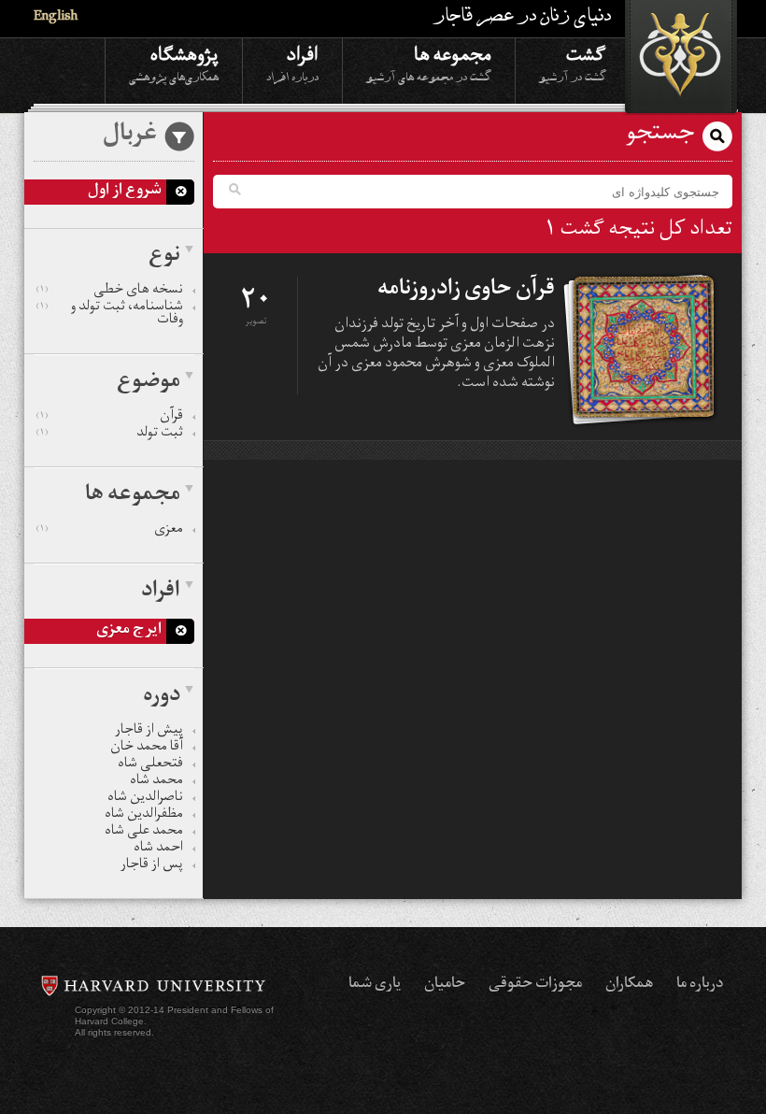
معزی (109, 530)
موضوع (148, 383)
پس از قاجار (152, 866)
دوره (161, 697)
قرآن (109, 417)
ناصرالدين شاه (145, 799)
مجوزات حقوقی (535, 985)
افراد (292, 62)
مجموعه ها (428, 62)
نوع (164, 257)
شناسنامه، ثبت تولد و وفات (109, 315)
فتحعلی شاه (150, 765)
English (56, 18)
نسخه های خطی (109, 291)
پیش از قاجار (149, 731)
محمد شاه (156, 782)
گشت (572, 62)
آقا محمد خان (146, 748)
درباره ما (699, 985)
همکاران (629, 985)
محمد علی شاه (144, 832)
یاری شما (374, 985)
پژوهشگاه (174, 62)
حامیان (444, 985)
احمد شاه (158, 849)
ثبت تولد (109, 434)
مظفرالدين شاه (144, 815)
